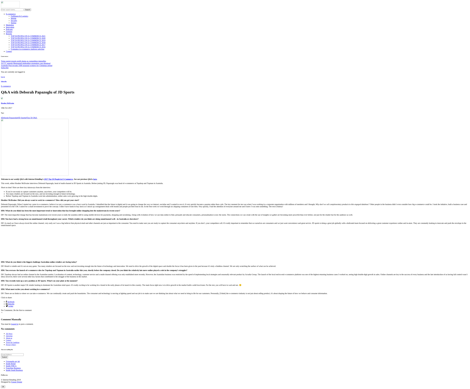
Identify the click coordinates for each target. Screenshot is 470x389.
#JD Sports (21, 118)
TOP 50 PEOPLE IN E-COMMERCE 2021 (28, 36)
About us (9, 338)
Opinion (9, 32)
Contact (9, 51)
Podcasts (9, 29)
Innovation (10, 27)
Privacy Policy (11, 345)
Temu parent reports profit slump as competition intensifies (23, 61)
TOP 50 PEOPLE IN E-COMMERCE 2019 (28, 40)
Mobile (13, 18)
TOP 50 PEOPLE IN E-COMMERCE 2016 (28, 47)
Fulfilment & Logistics (19, 16)
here (95, 179)
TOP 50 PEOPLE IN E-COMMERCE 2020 (28, 38)
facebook (10, 302)
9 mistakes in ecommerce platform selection (27, 49)
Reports (9, 34)
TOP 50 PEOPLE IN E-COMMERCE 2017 (28, 45)
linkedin (11, 304)
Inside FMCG (11, 366)
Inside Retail (11, 364)
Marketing (10, 25)
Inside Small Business (14, 370)
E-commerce (11, 14)
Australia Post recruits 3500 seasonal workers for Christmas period (26, 66)
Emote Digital (16, 382)
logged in (14, 324)
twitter (10, 306)
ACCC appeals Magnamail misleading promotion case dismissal (25, 63)
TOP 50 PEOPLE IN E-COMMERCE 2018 (28, 43)
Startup (13, 23)
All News (9, 334)
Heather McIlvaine (7, 103)
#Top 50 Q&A (31, 118)
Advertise (9, 336)
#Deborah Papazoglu (9, 118)
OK (3, 387)
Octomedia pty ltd (13, 361)
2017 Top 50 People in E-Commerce (58, 179)
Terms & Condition (12, 342)
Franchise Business (13, 368)
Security (14, 21)
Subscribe (5, 68)
